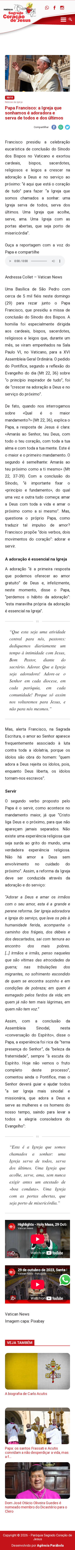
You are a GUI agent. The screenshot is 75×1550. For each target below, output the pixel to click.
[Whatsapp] (47, 8)
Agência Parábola (50, 1545)
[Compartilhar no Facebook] (53, 127)
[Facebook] (54, 8)
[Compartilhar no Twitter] (67, 127)
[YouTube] (69, 8)
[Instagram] (62, 8)
